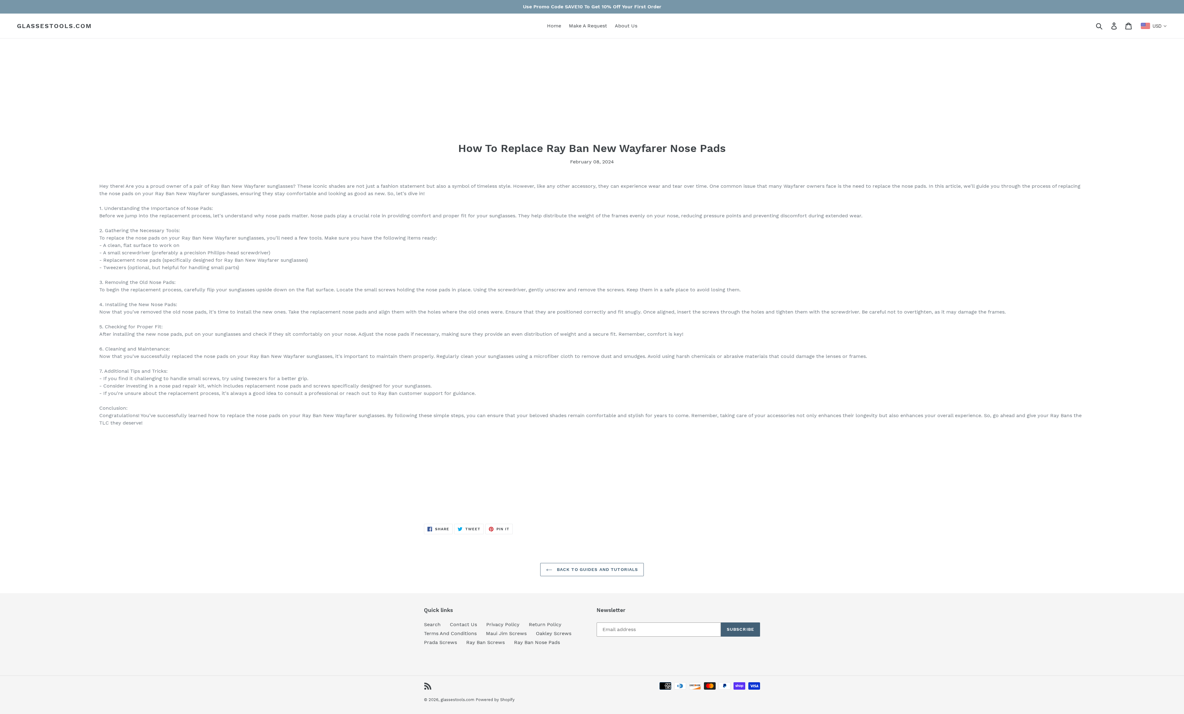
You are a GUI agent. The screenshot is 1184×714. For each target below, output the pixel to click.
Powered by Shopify (495, 699)
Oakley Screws (553, 633)
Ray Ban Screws (485, 642)
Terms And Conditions (450, 633)
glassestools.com (54, 26)
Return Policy (545, 624)
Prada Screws (440, 642)
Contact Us (463, 624)
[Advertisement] (284, 98)
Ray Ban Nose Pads (537, 642)
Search (432, 624)
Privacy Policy (503, 624)
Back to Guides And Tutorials (596, 569)
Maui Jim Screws (506, 633)
